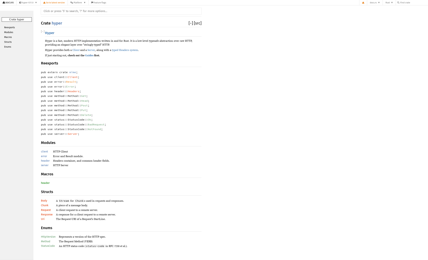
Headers (73, 91)
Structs (8, 42)
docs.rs (373, 2)
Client (76, 50)
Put (83, 110)
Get (83, 96)
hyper (57, 23)
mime (72, 72)
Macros (8, 37)
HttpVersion (48, 236)
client (44, 151)
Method (45, 241)
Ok (89, 119)
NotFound (94, 129)
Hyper (49, 33)
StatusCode (48, 245)
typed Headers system (125, 50)
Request (46, 210)
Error (70, 86)
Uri (43, 219)
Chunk (44, 205)
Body (44, 200)
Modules (8, 32)
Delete (86, 115)
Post (84, 105)
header (45, 160)
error (44, 156)
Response (47, 214)
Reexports (9, 27)
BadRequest (96, 124)
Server (91, 50)
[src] (197, 23)
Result (71, 81)
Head (84, 100)
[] (191, 23)
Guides (89, 55)
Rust (388, 2)
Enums (7, 46)
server (44, 165)
